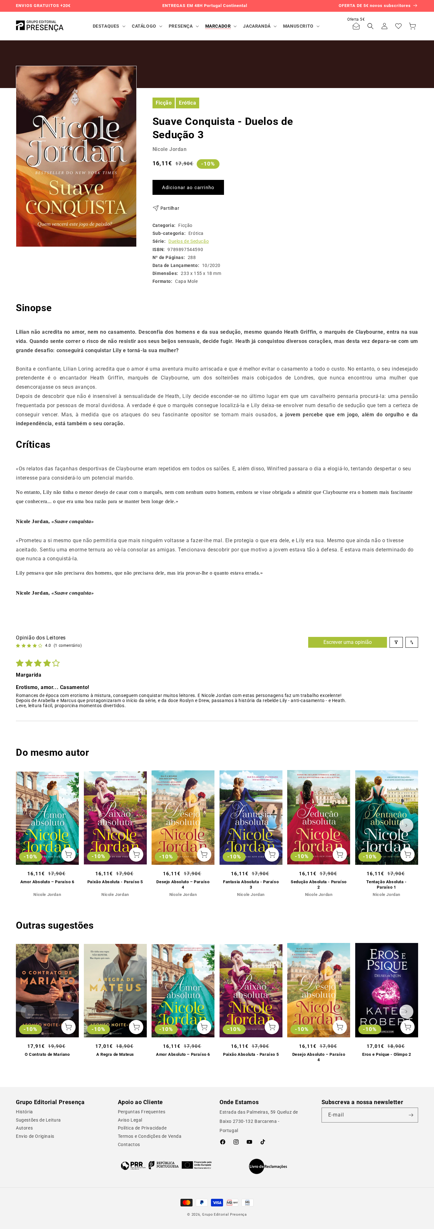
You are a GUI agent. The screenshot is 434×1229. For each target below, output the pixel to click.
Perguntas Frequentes (142, 1111)
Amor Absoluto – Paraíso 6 (47, 881)
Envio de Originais (35, 1136)
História (24, 1111)
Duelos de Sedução (188, 241)
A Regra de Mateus (115, 1054)
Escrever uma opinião (347, 642)
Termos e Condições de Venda (150, 1136)
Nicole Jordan (170, 149)
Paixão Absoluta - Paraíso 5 (115, 881)
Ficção (164, 102)
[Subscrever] (411, 1115)
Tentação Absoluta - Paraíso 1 (386, 884)
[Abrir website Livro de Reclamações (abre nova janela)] (268, 1166)
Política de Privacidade (142, 1127)
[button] (108, 26)
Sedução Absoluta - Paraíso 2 (319, 884)
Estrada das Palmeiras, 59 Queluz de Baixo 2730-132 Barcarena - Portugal (259, 1121)
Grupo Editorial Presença (224, 1214)
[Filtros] (396, 642)
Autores (24, 1127)
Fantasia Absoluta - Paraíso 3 (251, 884)
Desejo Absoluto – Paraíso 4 (182, 884)
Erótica (187, 102)
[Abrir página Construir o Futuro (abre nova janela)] (166, 1165)
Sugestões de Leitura (38, 1120)
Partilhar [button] (169, 207)
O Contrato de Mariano (47, 1054)
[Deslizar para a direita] (406, 825)
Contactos (129, 1144)
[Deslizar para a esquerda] (28, 825)
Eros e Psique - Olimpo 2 (386, 1054)
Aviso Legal (130, 1120)
